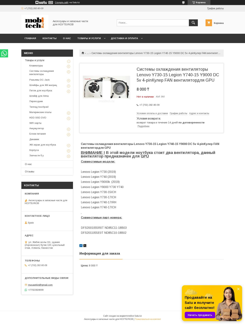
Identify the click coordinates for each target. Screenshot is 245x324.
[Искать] (193, 22)
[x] (84, 246)
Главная (30, 38)
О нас (67, 38)
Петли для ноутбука (40, 90)
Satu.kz (138, 316)
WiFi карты (35, 123)
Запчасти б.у (36, 155)
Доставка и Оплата (124, 38)
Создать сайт (62, 2)
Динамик (34, 139)
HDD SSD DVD (37, 117)
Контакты (49, 38)
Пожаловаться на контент (148, 319)
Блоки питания (37, 133)
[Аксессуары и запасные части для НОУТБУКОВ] (34, 29)
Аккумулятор (36, 128)
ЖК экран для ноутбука (42, 144)
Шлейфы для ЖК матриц (43, 85)
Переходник (36, 101)
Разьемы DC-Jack (39, 79)
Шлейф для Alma (39, 96)
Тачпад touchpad (38, 106)
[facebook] (81, 246)
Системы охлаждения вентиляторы (41, 73)
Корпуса (34, 150)
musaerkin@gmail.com (40, 284)
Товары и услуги (89, 38)
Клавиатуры (36, 65)
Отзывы (29, 171)
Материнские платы (40, 112)
